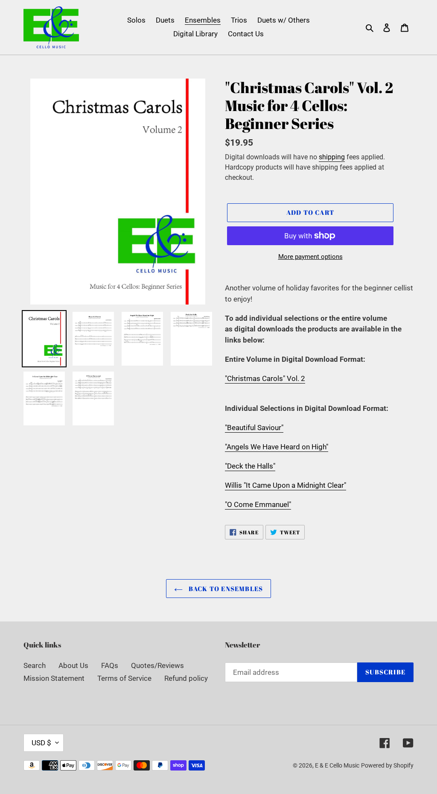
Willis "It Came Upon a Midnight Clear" (285, 485)
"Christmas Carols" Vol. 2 (265, 378)
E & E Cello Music (337, 765)
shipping (332, 157)
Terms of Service (124, 678)
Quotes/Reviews (157, 665)
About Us (73, 665)
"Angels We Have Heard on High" (276, 446)
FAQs (109, 665)
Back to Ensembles (225, 588)
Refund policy (186, 678)
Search (34, 665)
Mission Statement (53, 678)
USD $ (41, 742)
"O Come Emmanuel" (258, 504)
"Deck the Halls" (250, 466)
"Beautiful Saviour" (254, 427)
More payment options (310, 257)
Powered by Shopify (387, 765)
